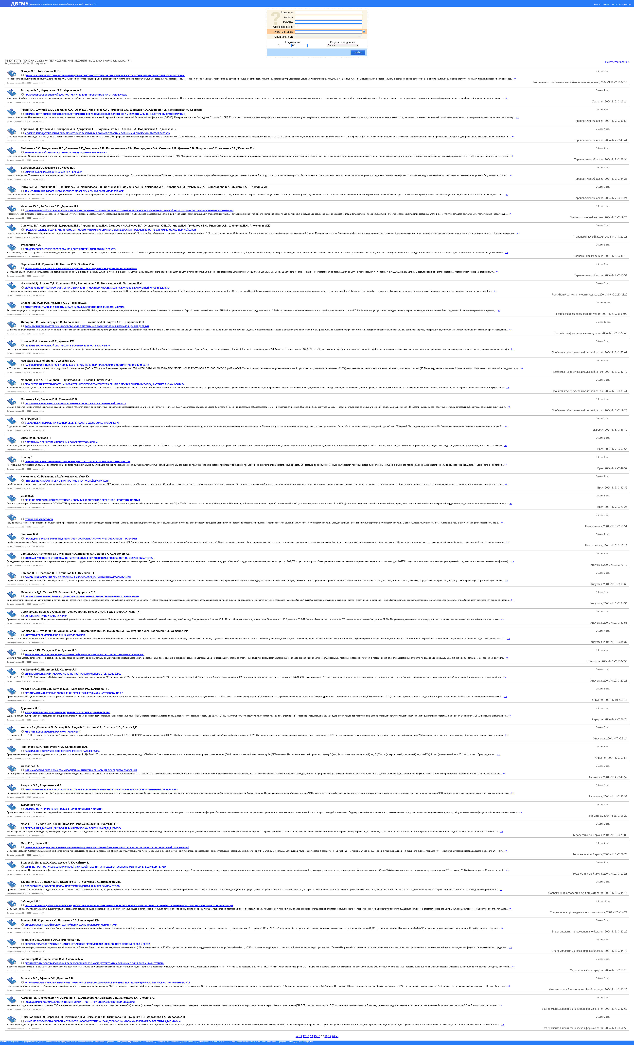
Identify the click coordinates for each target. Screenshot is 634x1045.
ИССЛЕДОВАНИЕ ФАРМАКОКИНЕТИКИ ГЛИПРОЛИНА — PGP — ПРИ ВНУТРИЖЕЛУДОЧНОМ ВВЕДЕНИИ (80, 1002)
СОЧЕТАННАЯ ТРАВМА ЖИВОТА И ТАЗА (46, 616)
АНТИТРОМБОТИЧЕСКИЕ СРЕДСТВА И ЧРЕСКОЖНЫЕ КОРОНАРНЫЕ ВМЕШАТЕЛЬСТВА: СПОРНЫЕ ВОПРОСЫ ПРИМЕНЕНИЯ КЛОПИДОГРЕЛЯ (101, 789)
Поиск (597, 4)
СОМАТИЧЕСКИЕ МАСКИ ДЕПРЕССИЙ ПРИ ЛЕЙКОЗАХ (53, 172)
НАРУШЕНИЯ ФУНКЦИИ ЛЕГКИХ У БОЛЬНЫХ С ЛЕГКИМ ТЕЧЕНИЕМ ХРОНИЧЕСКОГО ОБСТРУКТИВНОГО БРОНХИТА (87, 365)
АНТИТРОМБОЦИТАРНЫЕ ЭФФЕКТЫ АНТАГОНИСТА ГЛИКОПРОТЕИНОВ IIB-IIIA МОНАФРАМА (74, 307)
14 (311, 1036)
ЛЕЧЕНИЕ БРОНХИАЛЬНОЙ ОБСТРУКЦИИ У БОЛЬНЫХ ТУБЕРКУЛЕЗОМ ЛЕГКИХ (67, 345)
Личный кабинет (609, 4)
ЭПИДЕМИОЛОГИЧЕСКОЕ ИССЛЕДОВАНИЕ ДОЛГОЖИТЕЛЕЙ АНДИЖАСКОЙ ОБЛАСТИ (70, 249)
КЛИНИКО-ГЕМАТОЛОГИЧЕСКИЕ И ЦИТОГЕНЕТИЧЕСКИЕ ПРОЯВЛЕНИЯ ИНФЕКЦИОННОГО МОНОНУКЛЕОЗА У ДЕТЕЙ (87, 944)
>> (515, 79)
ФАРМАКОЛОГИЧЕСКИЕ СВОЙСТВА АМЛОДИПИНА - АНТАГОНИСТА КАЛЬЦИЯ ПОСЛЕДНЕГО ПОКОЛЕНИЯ (81, 770)
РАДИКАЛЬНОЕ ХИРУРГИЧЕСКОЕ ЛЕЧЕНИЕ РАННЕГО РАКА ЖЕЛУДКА (62, 751)
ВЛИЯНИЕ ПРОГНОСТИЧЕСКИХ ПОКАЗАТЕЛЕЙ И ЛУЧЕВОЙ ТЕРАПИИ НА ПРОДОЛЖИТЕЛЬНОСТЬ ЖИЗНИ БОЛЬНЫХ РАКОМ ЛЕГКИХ (95, 867)
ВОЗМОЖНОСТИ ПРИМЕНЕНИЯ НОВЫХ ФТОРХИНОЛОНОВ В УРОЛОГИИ (63, 809)
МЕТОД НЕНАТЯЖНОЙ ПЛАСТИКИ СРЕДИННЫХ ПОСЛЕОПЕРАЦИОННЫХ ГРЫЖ (67, 712)
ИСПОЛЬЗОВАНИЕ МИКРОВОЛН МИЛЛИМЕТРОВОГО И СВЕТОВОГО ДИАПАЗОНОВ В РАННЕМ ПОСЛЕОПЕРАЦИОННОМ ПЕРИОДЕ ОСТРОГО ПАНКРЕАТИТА (107, 982)
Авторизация (625, 4)
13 (307, 1036)
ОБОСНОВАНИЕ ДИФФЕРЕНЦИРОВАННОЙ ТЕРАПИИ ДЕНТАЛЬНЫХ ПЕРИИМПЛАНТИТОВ (72, 886)
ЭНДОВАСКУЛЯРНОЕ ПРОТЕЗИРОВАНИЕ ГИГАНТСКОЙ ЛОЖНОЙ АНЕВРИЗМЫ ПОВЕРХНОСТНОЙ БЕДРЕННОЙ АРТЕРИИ (89, 558)
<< (297, 1036)
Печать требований (617, 62)
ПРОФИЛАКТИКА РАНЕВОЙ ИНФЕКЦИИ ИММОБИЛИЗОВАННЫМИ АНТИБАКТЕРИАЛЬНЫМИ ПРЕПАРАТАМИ (82, 596)
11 (300, 1036)
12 (304, 1036)
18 (326, 1036)
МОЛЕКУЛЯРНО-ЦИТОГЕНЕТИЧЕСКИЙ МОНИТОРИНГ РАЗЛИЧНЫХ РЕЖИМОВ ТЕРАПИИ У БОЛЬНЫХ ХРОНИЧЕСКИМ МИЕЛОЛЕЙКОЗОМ (97, 133)
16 (318, 1036)
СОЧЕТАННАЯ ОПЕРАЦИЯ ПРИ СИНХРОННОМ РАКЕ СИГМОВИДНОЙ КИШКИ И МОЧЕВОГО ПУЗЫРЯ (78, 577)
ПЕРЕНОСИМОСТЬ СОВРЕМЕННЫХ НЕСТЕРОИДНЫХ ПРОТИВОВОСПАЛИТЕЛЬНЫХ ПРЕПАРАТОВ (77, 461)
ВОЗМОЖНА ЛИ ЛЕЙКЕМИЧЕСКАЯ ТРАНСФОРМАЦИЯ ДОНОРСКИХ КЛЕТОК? (66, 152)
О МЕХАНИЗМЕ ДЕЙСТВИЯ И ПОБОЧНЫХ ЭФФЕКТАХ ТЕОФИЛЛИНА (61, 442)
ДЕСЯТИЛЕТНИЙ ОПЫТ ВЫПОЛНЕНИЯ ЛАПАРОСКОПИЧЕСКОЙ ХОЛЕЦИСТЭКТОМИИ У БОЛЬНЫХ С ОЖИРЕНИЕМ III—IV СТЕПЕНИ (94, 963)
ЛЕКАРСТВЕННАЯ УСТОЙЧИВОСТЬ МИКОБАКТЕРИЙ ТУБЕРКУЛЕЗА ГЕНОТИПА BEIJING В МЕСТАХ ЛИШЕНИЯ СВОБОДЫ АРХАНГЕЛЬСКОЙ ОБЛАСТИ (104, 384)
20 (333, 1036)
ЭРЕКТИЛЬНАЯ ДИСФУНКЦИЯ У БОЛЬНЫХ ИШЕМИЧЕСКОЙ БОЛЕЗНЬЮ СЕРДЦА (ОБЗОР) (73, 828)
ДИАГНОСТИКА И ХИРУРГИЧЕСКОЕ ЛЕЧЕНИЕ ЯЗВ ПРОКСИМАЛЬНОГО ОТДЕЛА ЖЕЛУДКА (73, 674)
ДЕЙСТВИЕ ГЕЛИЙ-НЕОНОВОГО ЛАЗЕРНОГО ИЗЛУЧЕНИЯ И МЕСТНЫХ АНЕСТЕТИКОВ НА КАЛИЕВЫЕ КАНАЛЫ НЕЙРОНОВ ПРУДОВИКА (97, 288)
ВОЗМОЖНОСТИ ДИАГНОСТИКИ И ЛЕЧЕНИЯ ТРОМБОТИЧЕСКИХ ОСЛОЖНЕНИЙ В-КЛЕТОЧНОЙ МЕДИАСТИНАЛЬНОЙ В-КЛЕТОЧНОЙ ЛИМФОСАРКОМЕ (105, 114)
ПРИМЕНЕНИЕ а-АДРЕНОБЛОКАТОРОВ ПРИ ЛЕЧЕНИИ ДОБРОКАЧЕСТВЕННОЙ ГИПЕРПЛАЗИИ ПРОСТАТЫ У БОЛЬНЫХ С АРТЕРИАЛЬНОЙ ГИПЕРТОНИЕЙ (107, 847)
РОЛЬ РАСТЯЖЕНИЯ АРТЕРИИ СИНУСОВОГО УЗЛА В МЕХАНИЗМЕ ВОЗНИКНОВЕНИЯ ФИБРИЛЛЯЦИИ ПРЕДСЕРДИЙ (87, 326)
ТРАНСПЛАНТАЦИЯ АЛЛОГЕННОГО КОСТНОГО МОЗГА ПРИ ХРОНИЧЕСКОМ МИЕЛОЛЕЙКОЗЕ (74, 191)
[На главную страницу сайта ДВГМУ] (48, 5)
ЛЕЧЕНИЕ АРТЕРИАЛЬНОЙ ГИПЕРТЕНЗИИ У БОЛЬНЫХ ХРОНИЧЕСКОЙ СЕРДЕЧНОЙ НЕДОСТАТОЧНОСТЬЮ (82, 500)
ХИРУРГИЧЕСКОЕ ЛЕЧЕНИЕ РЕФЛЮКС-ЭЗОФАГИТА (52, 732)
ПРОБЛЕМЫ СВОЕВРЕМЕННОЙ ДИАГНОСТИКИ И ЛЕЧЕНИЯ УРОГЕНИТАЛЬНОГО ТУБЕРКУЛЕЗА (76, 95)
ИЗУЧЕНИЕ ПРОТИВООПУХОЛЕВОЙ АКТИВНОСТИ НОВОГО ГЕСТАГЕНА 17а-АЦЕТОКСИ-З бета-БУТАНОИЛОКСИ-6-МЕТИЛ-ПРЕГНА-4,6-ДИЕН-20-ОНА (103, 1021)
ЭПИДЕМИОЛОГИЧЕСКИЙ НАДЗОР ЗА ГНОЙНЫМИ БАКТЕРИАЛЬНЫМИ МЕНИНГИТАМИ (71, 925)
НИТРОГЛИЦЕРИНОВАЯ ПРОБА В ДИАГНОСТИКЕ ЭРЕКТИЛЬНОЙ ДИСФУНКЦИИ (67, 481)
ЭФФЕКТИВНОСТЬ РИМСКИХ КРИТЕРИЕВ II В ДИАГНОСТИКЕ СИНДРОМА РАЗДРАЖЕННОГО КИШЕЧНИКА (81, 268)
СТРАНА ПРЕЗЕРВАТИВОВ (39, 519)
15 (315, 1036)
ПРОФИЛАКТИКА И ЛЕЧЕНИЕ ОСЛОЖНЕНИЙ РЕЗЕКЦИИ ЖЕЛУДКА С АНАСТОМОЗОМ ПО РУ (74, 693)
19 (329, 1036)
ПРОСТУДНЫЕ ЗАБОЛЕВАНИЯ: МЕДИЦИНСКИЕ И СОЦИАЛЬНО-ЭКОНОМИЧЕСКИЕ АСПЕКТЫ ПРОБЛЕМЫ (81, 539)
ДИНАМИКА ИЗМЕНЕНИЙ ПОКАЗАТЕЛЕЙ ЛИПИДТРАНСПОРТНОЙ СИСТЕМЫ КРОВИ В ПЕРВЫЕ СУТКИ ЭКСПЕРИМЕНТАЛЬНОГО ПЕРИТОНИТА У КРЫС (105, 75)
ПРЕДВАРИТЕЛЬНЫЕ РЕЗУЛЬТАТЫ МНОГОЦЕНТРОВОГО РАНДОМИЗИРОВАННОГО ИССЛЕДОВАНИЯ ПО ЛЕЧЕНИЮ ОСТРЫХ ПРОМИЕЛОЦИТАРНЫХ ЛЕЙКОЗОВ (110, 230)
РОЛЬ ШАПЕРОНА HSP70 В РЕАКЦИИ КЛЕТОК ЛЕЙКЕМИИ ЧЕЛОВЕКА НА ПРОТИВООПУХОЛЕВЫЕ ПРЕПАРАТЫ (84, 654)
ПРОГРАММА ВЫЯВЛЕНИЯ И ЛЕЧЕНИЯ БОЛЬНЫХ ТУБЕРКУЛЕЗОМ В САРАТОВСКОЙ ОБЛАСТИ (75, 403)
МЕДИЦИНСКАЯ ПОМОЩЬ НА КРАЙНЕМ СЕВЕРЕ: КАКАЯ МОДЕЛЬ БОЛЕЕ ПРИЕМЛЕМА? (72, 423)
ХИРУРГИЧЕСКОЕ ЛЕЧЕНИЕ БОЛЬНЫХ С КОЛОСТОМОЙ (55, 635)
